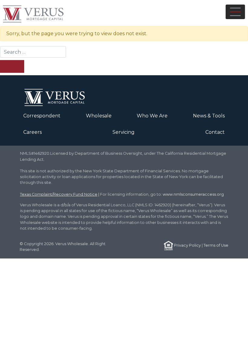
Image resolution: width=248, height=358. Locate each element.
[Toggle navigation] (235, 12)
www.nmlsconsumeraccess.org (193, 194)
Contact (215, 132)
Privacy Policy (187, 245)
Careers (32, 132)
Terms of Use (216, 245)
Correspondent (41, 116)
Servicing (124, 132)
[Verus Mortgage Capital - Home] (42, 13)
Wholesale (99, 116)
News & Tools (209, 116)
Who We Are (152, 116)
